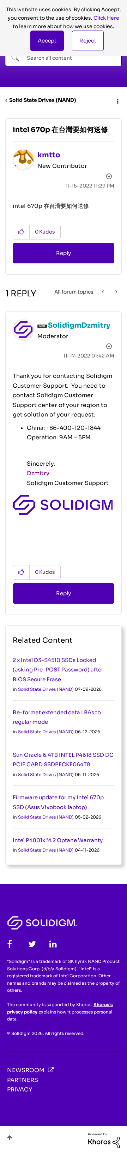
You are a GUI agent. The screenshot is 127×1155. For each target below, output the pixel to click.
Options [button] (117, 100)
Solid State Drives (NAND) (42, 100)
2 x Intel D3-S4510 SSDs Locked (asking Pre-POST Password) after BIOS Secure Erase (58, 670)
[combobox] (63, 57)
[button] (47, 41)
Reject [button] (87, 40)
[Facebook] (9, 944)
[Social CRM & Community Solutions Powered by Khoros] (104, 1140)
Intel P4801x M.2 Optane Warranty (58, 840)
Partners (22, 1080)
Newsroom (25, 1070)
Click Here (106, 18)
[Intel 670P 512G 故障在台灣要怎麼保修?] (103, 291)
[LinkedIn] (53, 944)
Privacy (19, 1089)
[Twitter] (32, 944)
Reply (63, 253)
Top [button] (9, 1137)
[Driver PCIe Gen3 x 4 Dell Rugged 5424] (115, 291)
